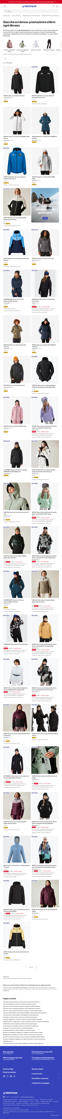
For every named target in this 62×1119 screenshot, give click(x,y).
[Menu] (5, 6)
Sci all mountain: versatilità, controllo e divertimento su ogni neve (20, 1026)
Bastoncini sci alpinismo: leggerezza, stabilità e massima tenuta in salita (22, 1032)
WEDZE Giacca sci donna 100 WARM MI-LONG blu (44, 346)
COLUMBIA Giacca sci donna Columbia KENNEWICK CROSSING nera (16, 470)
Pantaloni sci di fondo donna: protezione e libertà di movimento (20, 1017)
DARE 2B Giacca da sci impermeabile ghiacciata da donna (15, 218)
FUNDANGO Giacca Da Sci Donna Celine (16, 644)
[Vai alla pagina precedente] (25, 967)
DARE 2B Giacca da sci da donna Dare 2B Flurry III (16, 259)
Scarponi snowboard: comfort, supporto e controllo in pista (19, 1030)
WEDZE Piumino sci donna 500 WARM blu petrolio (44, 137)
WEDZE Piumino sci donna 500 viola (43, 258)
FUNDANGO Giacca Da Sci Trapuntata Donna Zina (43, 300)
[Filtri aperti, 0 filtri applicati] (5, 59)
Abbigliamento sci (8, 1041)
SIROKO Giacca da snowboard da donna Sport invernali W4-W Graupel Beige (44, 645)
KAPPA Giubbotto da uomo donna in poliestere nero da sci (43, 96)
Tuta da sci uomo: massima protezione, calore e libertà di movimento (21, 1008)
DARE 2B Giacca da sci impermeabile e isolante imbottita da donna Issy (44, 470)
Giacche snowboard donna (9, 50)
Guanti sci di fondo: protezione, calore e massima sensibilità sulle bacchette (23, 1037)
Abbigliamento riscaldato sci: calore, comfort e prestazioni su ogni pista (22, 1034)
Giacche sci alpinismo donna (23, 50)
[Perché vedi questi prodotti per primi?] (4, 63)
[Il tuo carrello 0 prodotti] (57, 6)
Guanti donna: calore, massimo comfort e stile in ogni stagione (20, 1023)
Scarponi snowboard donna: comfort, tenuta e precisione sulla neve (21, 1002)
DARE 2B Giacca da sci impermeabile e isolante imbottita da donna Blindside (44, 386)
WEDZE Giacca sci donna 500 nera (14, 385)
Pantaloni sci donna (49, 50)
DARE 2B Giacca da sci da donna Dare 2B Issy (16, 513)
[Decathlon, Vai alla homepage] (29, 6)
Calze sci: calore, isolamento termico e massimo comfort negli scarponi (22, 1010)
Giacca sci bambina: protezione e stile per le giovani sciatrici (19, 1004)
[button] (54, 308)
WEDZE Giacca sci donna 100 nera (14, 95)
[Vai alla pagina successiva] (36, 967)
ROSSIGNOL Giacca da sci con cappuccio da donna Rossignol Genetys (16, 777)
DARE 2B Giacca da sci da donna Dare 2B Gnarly (44, 777)
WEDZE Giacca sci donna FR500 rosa (15, 426)
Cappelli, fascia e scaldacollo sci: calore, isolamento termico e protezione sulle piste (26, 1021)
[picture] (17, 80)
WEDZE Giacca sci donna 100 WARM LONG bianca (17, 137)
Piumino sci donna (36, 50)
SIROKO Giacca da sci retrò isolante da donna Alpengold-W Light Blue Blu (16, 689)
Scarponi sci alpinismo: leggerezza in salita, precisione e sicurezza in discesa (24, 1039)
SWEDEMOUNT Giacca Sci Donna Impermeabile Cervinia (14, 300)
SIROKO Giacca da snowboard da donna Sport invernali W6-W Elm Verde (44, 513)
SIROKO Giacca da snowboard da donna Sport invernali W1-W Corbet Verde (44, 689)
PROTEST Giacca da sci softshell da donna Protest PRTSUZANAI (17, 910)
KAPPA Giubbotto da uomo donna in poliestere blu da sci (15, 177)
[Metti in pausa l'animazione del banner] (55, 2)
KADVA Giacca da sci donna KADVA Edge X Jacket (45, 734)
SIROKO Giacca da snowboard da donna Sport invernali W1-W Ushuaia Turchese (44, 866)
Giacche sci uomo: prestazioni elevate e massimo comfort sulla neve (21, 1006)
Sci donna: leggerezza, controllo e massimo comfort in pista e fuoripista (22, 1019)
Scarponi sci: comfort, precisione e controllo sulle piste (18, 1028)
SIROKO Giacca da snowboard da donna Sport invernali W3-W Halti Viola (44, 427)
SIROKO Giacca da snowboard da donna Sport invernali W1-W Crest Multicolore (44, 557)
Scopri (45, 218)
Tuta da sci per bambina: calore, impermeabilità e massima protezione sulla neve (25, 1012)
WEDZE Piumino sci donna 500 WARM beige (43, 177)
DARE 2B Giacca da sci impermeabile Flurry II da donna (17, 734)
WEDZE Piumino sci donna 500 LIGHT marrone (15, 346)
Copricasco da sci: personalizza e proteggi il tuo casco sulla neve (20, 1015)
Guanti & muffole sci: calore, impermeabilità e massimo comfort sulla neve (23, 1043)
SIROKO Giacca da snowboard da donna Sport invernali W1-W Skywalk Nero (44, 822)
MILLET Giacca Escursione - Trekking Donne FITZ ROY (17, 866)
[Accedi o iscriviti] (53, 6)
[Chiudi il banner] (58, 2)
